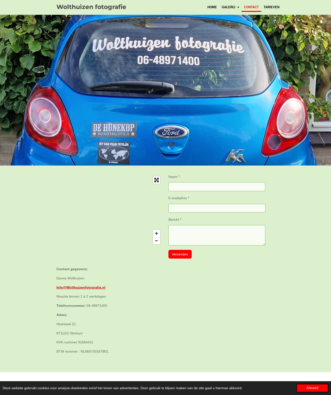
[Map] (109, 210)
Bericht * (174, 219)
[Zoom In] (156, 233)
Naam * (174, 177)
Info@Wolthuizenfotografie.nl (80, 287)
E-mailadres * (178, 198)
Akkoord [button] (312, 388)
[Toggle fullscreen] (156, 180)
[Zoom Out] (156, 240)
